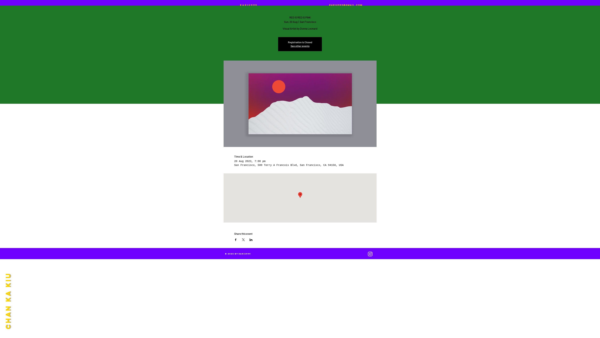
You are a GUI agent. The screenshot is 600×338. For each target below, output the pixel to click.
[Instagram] (370, 254)
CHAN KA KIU (8, 300)
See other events (300, 45)
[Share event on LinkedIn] (251, 239)
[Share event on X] (243, 239)
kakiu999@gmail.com (345, 5)
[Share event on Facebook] (235, 239)
